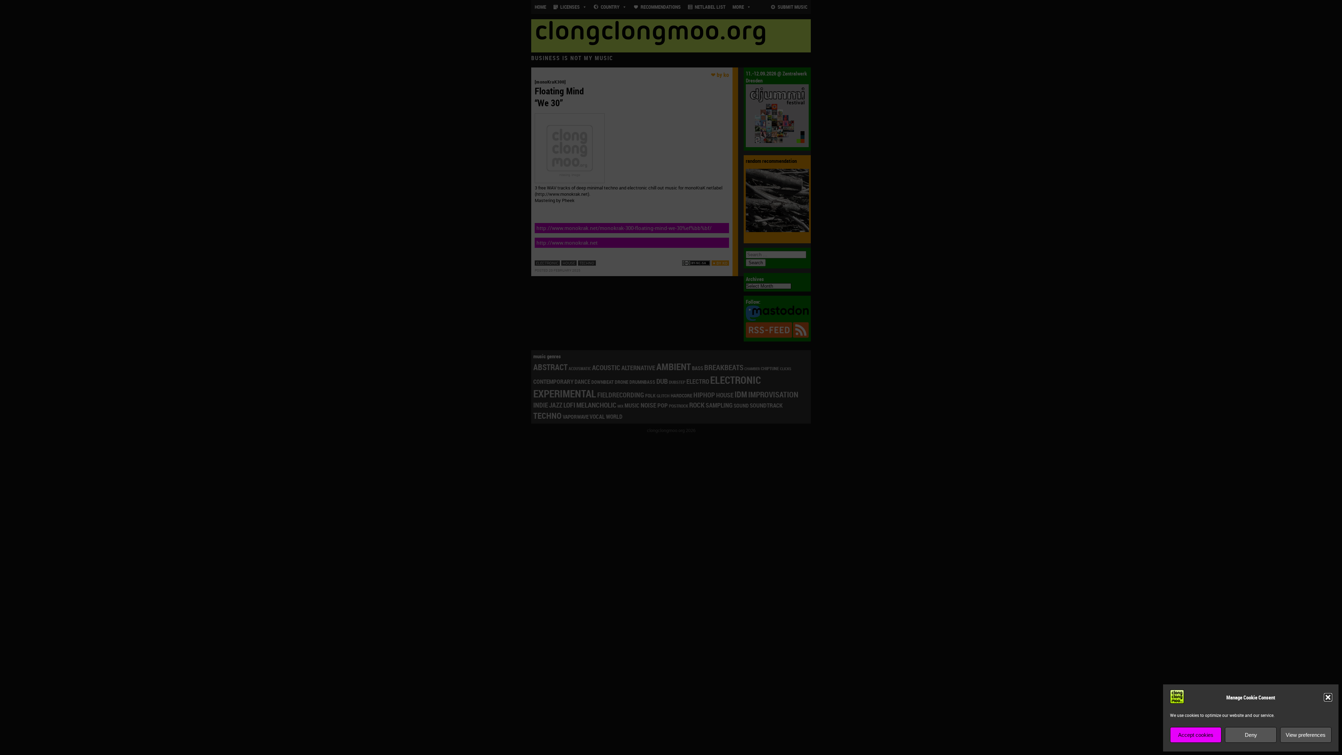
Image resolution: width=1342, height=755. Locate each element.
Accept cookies (1195, 735)
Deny (1251, 735)
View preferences (1306, 735)
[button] (1328, 697)
